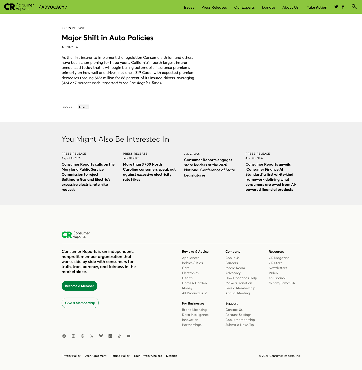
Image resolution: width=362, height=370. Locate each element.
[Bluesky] (100, 336)
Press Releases (214, 7)
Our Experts (244, 7)
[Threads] (82, 336)
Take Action (317, 7)
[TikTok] (119, 336)
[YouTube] (128, 336)
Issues (189, 7)
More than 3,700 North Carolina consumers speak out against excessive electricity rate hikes (149, 172)
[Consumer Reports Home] (78, 235)
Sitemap (171, 356)
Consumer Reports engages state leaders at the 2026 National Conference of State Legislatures (209, 167)
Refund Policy (120, 356)
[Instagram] (73, 336)
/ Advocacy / (53, 7)
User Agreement (95, 356)
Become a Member (79, 286)
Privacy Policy (71, 356)
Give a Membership (80, 303)
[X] (91, 336)
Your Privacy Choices (148, 356)
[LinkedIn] (110, 336)
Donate (268, 7)
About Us (290, 7)
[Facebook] (64, 336)
